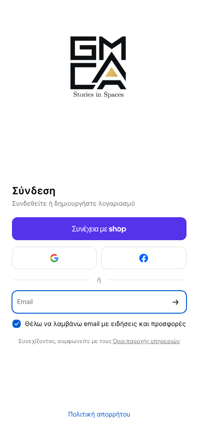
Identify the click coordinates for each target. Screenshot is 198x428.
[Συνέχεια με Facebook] (143, 258)
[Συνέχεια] (175, 302)
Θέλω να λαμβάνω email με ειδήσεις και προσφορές (105, 323)
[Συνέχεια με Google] (54, 258)
